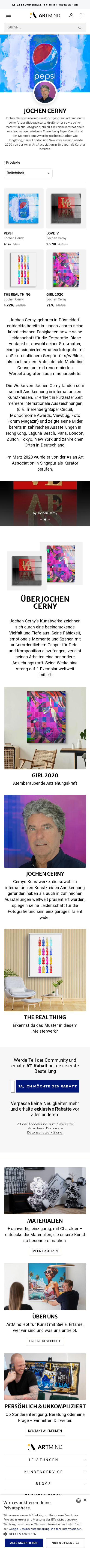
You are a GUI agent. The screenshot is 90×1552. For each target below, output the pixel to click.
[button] (45, 1534)
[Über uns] (45, 1286)
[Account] (71, 15)
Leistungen (44, 1460)
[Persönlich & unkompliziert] (45, 1376)
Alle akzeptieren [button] (24, 1543)
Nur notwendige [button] (66, 1543)
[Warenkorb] (81, 15)
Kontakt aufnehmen (45, 1431)
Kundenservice (43, 1472)
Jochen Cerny (14, 238)
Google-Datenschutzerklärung (29, 1529)
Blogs (43, 1484)
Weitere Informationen (66, 1529)
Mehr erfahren (45, 1251)
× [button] (85, 1500)
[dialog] (45, 1523)
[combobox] (45, 27)
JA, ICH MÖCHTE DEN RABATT (47, 1086)
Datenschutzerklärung (45, 1132)
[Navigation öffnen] (8, 15)
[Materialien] (45, 1190)
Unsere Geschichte (45, 1341)
